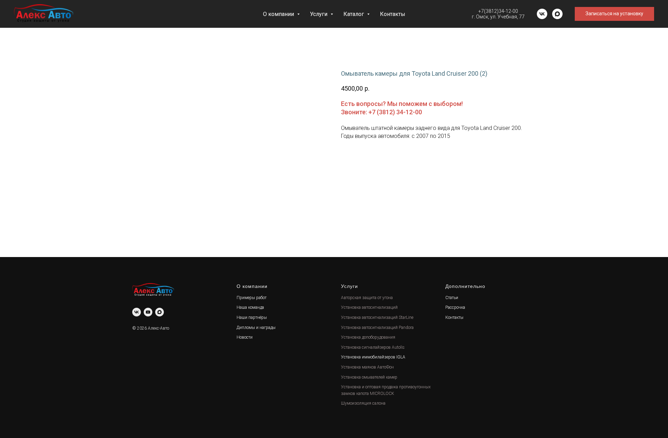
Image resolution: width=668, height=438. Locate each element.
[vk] (542, 14)
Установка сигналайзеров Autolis (373, 347)
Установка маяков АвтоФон (367, 367)
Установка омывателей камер (369, 377)
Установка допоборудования (368, 337)
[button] (614, 14)
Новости (245, 337)
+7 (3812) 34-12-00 (395, 112)
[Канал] (148, 312)
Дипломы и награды (256, 327)
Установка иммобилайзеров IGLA (373, 357)
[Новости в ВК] (136, 312)
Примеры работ (252, 297)
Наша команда (250, 307)
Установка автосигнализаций (369, 307)
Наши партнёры (252, 317)
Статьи (451, 297)
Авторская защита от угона (367, 297)
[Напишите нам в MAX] (557, 14)
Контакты (392, 14)
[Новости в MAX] (159, 312)
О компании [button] (279, 14)
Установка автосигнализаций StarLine (377, 317)
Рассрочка (455, 307)
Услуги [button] (319, 14)
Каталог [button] (354, 14)
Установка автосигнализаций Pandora (377, 327)
